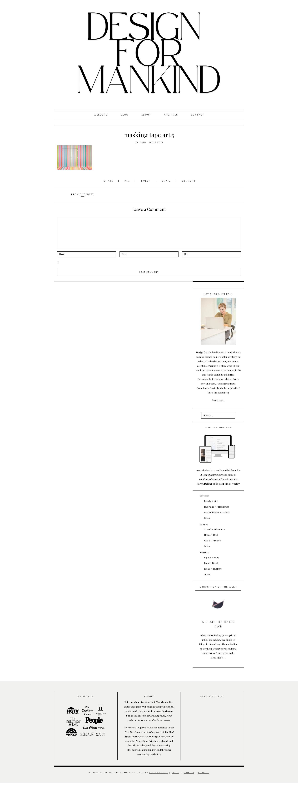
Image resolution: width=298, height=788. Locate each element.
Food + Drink (211, 562)
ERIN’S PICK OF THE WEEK (218, 587)
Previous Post (82, 194)
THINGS (204, 552)
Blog (124, 115)
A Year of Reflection (210, 474)
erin (143, 142)
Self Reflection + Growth (217, 512)
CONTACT (203, 773)
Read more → (218, 657)
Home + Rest (211, 534)
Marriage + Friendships (216, 506)
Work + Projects (212, 540)
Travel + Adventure (214, 529)
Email (166, 181)
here (221, 399)
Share (109, 181)
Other (207, 517)
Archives (171, 115)
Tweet (146, 181)
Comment (189, 181)
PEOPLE (204, 496)
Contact (197, 115)
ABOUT (146, 115)
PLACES (204, 524)
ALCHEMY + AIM (158, 773)
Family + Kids (211, 500)
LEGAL (175, 773)
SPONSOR (189, 773)
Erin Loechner (133, 702)
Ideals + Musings (213, 568)
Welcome (101, 115)
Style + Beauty (211, 557)
